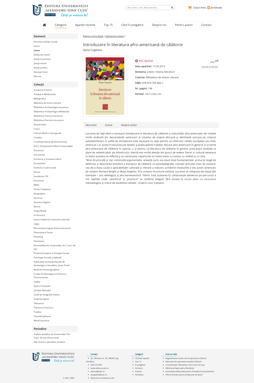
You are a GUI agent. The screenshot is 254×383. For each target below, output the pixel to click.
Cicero (37, 128)
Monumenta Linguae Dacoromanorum (52, 228)
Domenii (139, 368)
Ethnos (37, 172)
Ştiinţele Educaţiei (42, 290)
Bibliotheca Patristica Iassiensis (49, 120)
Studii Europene (41, 298)
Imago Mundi (40, 210)
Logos (36, 223)
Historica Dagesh (42, 202)
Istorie (37, 46)
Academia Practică (43, 89)
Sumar (109, 125)
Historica (38, 197)
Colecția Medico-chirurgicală (47, 133)
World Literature (41, 320)
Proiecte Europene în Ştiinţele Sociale (51, 253)
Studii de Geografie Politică (47, 294)
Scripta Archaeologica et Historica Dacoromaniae (50, 275)
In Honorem (39, 215)
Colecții (138, 371)
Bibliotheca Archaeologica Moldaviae (51, 111)
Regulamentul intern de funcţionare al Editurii (186, 358)
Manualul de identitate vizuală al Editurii (184, 361)
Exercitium (39, 180)
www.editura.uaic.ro (100, 368)
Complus (38, 137)
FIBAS (36, 184)
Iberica (37, 206)
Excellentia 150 (41, 176)
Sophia (37, 281)
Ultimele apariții (142, 358)
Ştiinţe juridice (40, 67)
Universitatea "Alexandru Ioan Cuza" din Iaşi (185, 364)
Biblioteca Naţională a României (180, 368)
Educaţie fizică (41, 71)
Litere (37, 50)
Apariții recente (85, 25)
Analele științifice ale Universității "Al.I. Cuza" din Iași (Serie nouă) (52, 336)
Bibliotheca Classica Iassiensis (48, 115)
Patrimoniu (39, 241)
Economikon (39, 163)
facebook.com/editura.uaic (102, 378)
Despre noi (159, 25)
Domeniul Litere (114, 36)
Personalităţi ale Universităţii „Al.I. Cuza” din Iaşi (55, 247)
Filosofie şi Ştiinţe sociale (46, 41)
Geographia (39, 193)
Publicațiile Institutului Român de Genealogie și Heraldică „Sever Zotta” (52, 263)
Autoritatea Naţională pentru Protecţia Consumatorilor (190, 371)
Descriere (91, 125)
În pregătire (140, 364)
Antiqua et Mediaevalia (45, 94)
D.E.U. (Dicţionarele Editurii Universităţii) (53, 146)
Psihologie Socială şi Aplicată (47, 257)
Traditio (37, 311)
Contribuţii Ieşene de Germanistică (50, 141)
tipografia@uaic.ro (99, 374)
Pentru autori (184, 25)
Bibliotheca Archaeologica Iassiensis (51, 107)
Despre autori (129, 125)
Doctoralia (39, 150)
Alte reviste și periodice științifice (49, 342)
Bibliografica (40, 98)
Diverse (37, 76)
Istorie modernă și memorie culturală (51, 219)
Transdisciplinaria (42, 316)
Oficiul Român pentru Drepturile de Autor (184, 374)
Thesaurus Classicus (43, 307)
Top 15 (108, 25)
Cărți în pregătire (132, 25)
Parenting (38, 236)
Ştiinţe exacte (40, 63)
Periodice (139, 374)
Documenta (39, 154)
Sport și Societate (42, 286)
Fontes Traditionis (42, 189)
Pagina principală (93, 36)
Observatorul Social (43, 232)
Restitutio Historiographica (46, 269)
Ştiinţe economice (42, 59)
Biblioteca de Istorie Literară (47, 102)
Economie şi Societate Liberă (47, 159)
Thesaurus (39, 303)
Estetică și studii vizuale (45, 167)
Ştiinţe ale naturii (42, 54)
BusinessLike (40, 124)
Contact (206, 25)
